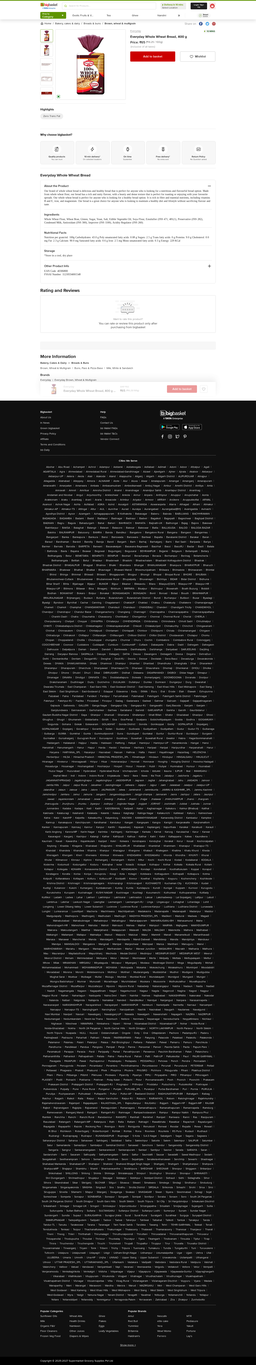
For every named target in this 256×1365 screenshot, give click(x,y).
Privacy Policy (48, 433)
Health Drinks (77, 1321)
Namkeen (75, 1326)
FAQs (103, 417)
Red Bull (133, 1321)
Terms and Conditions (52, 444)
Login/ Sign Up (199, 6)
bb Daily (45, 450)
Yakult (189, 1326)
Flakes (102, 1321)
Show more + (128, 1345)
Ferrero (161, 1336)
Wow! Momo (164, 1331)
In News (45, 422)
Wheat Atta (76, 1316)
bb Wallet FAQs (109, 428)
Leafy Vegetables (109, 1331)
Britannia (133, 1331)
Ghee (102, 1316)
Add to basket (152, 56)
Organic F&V (47, 1326)
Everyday (135, 31)
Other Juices (77, 1331)
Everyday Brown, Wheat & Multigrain (76, 380)
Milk (42, 1321)
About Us (45, 417)
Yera (159, 1326)
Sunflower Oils (48, 1316)
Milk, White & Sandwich (119, 368)
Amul (131, 1316)
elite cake (162, 1321)
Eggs (102, 1326)
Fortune (191, 1331)
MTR (189, 1316)
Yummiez (133, 1326)
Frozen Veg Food (50, 1336)
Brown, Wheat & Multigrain (56, 368)
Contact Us (106, 422)
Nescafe (162, 1316)
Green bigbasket (50, 428)
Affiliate (44, 439)
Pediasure (192, 1321)
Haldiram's (134, 1336)
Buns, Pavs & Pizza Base (89, 368)
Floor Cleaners (48, 1331)
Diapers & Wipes (79, 1336)
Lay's (189, 1336)
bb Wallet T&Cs (109, 433)
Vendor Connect (109, 439)
